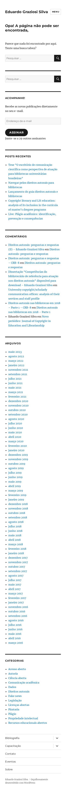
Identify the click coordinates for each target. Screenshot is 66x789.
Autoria (13, 673)
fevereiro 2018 (17, 548)
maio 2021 (14, 387)
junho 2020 (15, 428)
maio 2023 (15, 351)
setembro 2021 (17, 374)
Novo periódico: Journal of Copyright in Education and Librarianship (29, 321)
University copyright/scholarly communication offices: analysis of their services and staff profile (34, 294)
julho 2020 (15, 423)
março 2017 (15, 593)
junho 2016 (15, 629)
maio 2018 (14, 535)
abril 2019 (14, 486)
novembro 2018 (18, 508)
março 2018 (15, 544)
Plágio (12, 713)
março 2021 (15, 392)
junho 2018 (15, 530)
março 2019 (15, 490)
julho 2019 (15, 472)
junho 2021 (15, 383)
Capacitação (13, 745)
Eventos (10, 761)
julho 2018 (14, 526)
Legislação (15, 700)
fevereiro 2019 (17, 495)
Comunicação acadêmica (23, 682)
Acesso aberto (17, 669)
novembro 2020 (18, 405)
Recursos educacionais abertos (27, 722)
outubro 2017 (16, 566)
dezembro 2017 (18, 557)
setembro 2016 (17, 615)
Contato (10, 753)
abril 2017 (14, 589)
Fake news (15, 696)
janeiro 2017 (16, 602)
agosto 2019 (16, 468)
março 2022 (15, 360)
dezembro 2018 (18, 504)
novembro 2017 (18, 562)
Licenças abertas (18, 705)
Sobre (9, 769)
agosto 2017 (15, 575)
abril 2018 (14, 539)
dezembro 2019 (18, 454)
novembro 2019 (18, 459)
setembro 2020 (18, 414)
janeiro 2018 (16, 553)
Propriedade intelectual (23, 718)
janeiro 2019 (16, 499)
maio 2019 (14, 481)
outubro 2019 (16, 463)
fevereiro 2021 (17, 396)
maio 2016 (14, 633)
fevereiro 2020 (17, 445)
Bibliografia (12, 738)
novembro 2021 (18, 369)
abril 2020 (14, 436)
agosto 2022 (16, 356)
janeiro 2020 (16, 450)
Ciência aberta (17, 678)
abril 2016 (14, 638)
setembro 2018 (17, 517)
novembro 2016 (18, 607)
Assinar (16, 132)
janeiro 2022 (16, 365)
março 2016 (15, 642)
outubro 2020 (17, 410)
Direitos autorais (18, 691)
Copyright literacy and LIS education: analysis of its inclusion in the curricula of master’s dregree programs (33, 205)
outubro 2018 (16, 513)
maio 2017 (14, 584)
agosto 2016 (16, 620)
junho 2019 (15, 477)
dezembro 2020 (18, 401)
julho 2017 (14, 580)
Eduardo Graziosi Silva (26, 12)
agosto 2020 (16, 419)
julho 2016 (15, 624)
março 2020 (15, 441)
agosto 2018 (16, 521)
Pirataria (13, 709)
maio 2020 (15, 432)
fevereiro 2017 (17, 598)
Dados (12, 687)
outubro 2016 (16, 611)
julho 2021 (14, 378)
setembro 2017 (17, 571)
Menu (55, 11)
